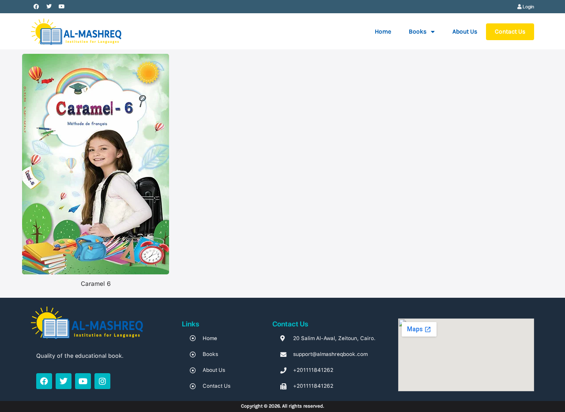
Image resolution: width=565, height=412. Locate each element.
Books (417, 31)
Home (383, 31)
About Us (464, 31)
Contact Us (510, 31)
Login (528, 7)
